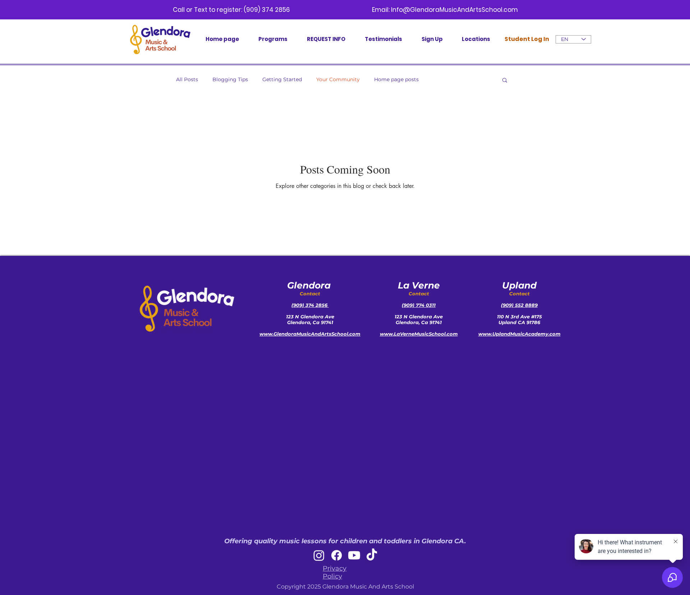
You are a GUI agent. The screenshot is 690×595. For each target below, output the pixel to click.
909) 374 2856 (311, 305)
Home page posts (396, 79)
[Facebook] (337, 555)
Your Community (338, 79)
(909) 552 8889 (519, 305)
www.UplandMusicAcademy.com (519, 334)
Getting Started (282, 79)
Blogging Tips (230, 79)
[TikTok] (372, 555)
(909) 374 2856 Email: (317, 9)
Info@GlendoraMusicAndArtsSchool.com (454, 9)
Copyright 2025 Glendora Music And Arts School (345, 586)
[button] (504, 80)
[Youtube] (354, 555)
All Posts (187, 79)
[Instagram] (319, 555)
